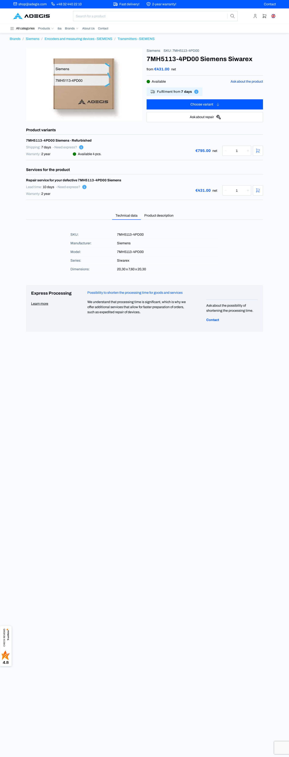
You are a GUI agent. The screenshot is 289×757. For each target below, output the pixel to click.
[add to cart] (258, 151)
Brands (15, 39)
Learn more (39, 303)
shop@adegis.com (32, 4)
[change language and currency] (273, 16)
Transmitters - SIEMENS (136, 39)
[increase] (248, 151)
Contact (270, 4)
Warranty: (33, 154)
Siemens (32, 39)
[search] (232, 16)
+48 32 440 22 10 (69, 4)
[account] (255, 16)
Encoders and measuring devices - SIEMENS (78, 39)
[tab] (126, 216)
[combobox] (155, 16)
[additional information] (196, 91)
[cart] (264, 16)
